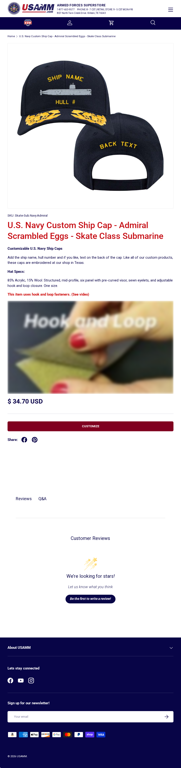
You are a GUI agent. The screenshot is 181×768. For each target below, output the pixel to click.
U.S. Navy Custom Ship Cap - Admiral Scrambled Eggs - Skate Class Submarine (67, 36)
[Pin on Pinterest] (34, 440)
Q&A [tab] (42, 498)
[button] (111, 23)
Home (11, 36)
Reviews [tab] (24, 498)
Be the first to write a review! (90, 599)
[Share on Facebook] (24, 440)
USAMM (22, 756)
